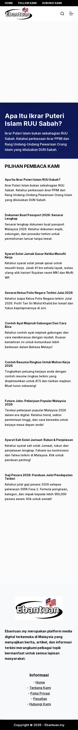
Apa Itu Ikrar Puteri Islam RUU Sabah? (34, 119)
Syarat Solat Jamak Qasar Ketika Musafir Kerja (35, 255)
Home (9, 3)
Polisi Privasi (40, 693)
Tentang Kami (40, 688)
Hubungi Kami (52, 3)
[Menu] (71, 13)
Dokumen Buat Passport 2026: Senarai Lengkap (34, 216)
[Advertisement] (39, 61)
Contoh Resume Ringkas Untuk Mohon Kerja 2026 (37, 363)
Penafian (40, 699)
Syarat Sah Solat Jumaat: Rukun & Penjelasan (39, 440)
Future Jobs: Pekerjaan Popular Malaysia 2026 (35, 402)
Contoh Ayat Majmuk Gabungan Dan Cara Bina (35, 324)
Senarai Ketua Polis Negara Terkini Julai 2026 (39, 292)
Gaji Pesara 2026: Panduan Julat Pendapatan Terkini (39, 476)
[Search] (62, 13)
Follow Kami (27, 3)
